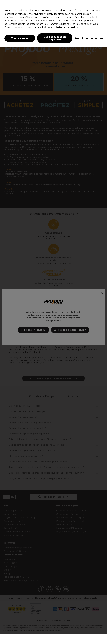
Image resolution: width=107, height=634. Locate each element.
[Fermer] (102, 4)
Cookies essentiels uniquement (55, 38)
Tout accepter (19, 38)
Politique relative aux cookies (60, 27)
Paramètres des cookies (86, 38)
